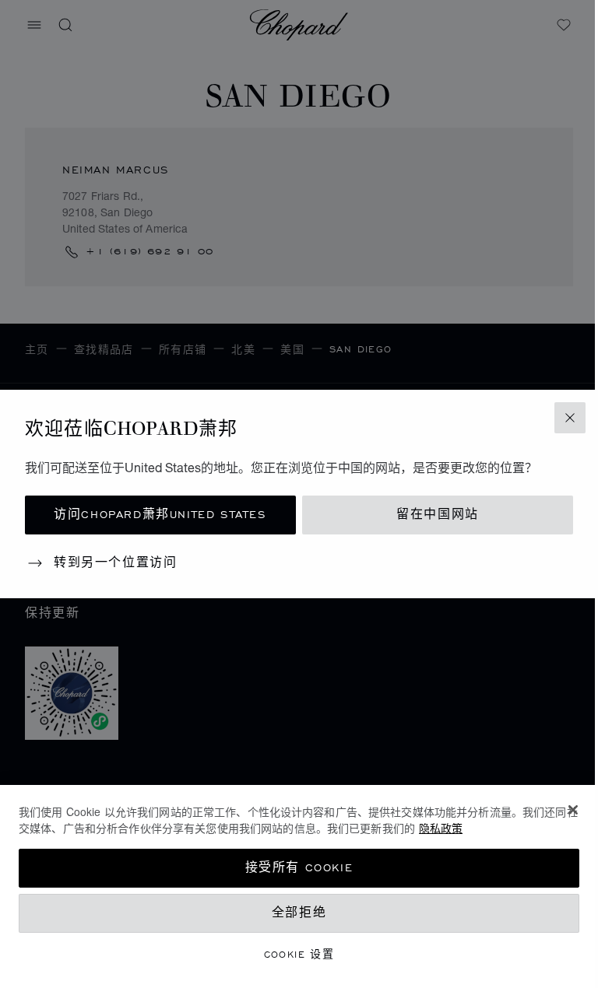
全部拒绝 (299, 913)
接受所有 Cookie (299, 867)
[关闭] (573, 810)
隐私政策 (441, 828)
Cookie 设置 (299, 954)
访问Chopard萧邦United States (160, 514)
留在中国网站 (437, 514)
